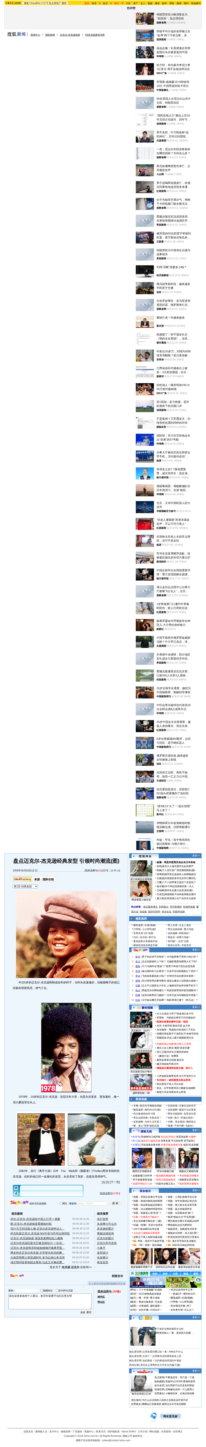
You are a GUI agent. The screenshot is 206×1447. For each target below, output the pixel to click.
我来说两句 (91, 870)
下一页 (115, 1182)
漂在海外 (136, 1400)
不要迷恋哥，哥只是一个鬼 (179, 1377)
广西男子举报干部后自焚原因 (179, 966)
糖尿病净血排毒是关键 (145, 945)
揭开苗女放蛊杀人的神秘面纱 (180, 874)
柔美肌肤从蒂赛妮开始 (145, 941)
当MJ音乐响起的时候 (183, 1245)
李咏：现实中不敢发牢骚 (151, 1241)
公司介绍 (142, 1431)
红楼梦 (192, 1136)
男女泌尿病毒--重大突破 (181, 929)
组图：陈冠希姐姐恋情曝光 (147, 1205)
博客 (171, 3)
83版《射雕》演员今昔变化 (148, 1225)
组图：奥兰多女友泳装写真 (182, 1205)
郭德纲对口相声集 (150, 1136)
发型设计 (102, 1252)
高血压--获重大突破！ (179, 937)
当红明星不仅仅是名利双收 (179, 1385)
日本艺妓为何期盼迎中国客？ (182, 995)
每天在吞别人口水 (141, 1393)
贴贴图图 (159, 1381)
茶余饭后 (145, 1191)
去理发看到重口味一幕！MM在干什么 (163, 1351)
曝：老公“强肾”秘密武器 (146, 1125)
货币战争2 (189, 1140)
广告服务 (77, 1431)
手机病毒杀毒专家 (150, 1144)
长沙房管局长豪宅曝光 (154, 980)
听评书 (136, 1136)
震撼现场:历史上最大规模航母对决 (175, 1037)
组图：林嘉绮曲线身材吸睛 (147, 1201)
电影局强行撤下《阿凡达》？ (182, 1000)
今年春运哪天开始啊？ (154, 1000)
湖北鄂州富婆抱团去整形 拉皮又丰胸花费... (37, 1262)
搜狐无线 (146, 1131)
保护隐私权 (114, 1431)
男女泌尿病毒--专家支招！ (147, 1117)
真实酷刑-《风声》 (141, 1030)
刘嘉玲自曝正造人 (165, 1183)
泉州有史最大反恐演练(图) (179, 890)
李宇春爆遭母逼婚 (142, 1179)
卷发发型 (102, 1262)
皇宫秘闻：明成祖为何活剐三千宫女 (176, 1029)
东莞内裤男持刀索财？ (154, 995)
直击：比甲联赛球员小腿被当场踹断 (176, 1088)
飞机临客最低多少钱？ (154, 976)
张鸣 (159, 866)
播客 (157, 3)
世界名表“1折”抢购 (143, 933)
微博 (179, 3)
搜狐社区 (145, 1318)
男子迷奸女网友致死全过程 (168, 1328)
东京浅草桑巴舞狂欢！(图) (147, 1221)
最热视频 (147, 1007)
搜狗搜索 (19, 1203)
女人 (142, 3)
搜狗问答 (140, 950)
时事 (137, 995)
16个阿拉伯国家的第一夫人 (179, 886)
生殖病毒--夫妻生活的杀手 (182, 1105)
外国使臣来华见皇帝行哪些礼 (180, 878)
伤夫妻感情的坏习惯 (144, 1113)
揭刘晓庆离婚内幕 (165, 1175)
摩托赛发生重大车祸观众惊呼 (183, 1221)
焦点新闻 (159, 1377)
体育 (94, 3)
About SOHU (129, 1431)
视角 (137, 966)
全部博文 (177, 1431)
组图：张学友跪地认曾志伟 (182, 1201)
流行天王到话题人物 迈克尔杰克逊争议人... (37, 1228)
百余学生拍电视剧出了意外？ (182, 971)
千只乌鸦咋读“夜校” (152, 966)
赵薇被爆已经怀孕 (142, 1175)
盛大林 (160, 898)
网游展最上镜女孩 (141, 899)
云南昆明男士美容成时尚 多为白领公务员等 (37, 1257)
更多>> (196, 855)
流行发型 (102, 1219)
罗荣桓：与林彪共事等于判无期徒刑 (176, 1017)
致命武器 (177, 1025)
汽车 (128, 3)
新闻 (137, 980)
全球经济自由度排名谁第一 (181, 976)
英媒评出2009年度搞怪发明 (180, 1381)
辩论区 (101, 1302)
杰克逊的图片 (105, 1228)
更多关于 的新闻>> (71, 1267)
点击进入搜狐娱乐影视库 (146, 1233)
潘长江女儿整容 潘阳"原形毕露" (173, 1048)
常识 (137, 976)
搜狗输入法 (41, 1431)
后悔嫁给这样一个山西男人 (179, 1389)
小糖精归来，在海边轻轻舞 (179, 1393)
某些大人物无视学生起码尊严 (178, 866)
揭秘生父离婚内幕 (188, 1171)
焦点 (137, 961)
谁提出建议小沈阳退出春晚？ (182, 980)
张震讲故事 (182, 1136)
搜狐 (26, 3)
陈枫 (159, 870)
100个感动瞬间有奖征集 (146, 1229)
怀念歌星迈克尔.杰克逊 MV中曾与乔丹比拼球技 (40, 1233)
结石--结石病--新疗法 (144, 937)
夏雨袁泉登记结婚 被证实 (170, 1060)
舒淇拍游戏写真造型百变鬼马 (183, 1237)
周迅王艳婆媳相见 (165, 1179)
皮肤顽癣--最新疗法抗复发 (182, 1109)
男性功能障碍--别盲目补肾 (182, 1113)
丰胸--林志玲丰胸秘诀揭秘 (147, 1105)
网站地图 (154, 1431)
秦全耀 (160, 886)
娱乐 (105, 3)
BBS (186, 3)
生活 (137, 971)
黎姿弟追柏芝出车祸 (189, 1267)
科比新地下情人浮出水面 (170, 1084)
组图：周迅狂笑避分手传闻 (147, 1197)
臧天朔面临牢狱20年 (168, 1064)
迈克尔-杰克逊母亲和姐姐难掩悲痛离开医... (37, 1247)
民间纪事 (134, 1365)
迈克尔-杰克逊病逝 (70, 34)
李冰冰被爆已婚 (165, 1171)
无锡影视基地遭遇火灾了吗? (182, 961)
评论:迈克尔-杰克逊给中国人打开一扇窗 (35, 1219)
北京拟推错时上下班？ (154, 961)
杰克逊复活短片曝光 (141, 1071)
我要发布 (117, 1276)
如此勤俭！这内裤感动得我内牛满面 (162, 1360)
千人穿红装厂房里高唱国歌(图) (178, 870)
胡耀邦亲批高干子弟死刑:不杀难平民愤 (177, 1033)
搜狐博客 (145, 856)
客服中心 (89, 1431)
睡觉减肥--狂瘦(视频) (144, 925)
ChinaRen (35, 3)
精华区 (101, 1296)
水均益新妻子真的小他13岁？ (183, 956)
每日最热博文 (150, 906)
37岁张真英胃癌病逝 (141, 1051)
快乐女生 (166, 911)
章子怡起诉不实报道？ (154, 956)
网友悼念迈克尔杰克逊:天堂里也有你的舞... (37, 1252)
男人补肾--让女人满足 (179, 925)
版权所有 (137, 1436)
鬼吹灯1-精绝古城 (150, 1140)
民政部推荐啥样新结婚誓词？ (182, 990)
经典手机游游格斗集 (172, 1144)
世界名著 (165, 1140)
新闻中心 (35, 34)
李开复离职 (176, 906)
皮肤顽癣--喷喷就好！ (179, 933)
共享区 (136, 1144)
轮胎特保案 (189, 906)
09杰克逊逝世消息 (95, 34)
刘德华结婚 (179, 911)
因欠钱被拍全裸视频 (141, 879)
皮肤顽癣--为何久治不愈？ (147, 1121)
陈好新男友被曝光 (189, 1183)
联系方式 (101, 1431)
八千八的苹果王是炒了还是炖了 (179, 882)
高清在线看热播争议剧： (170, 1021)
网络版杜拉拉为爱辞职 (180, 1225)
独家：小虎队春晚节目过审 (182, 1197)
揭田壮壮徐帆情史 (142, 1171)
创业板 (143, 911)
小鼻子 (101, 1247)
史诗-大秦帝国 (164, 1025)
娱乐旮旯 (159, 1385)
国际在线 (48, 879)
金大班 (186, 1025)
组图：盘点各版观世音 (180, 1209)
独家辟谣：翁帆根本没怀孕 (182, 1229)
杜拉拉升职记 (168, 1136)
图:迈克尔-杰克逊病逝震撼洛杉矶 (31, 1223)
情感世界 (159, 1389)
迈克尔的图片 (105, 1238)
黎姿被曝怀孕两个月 (141, 1267)
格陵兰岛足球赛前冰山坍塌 (171, 1092)
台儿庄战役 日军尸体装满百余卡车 (175, 1013)
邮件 (164, 3)
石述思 (160, 894)
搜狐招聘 (66, 1431)
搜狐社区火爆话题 (139, 1324)
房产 (135, 3)
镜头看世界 (135, 1351)
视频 (150, 3)
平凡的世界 (177, 1140)
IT (123, 3)
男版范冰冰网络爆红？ (154, 990)
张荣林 (160, 874)
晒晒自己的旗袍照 (151, 1404)
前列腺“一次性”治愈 (178, 941)
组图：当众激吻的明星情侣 (147, 1209)
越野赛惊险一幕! (141, 1093)
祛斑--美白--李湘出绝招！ (181, 1117)
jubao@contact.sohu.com (116, 1440)
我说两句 (196, 3)
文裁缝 (160, 878)
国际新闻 (50, 34)
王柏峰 (160, 890)
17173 (44, 3)
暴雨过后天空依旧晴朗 (174, 1404)
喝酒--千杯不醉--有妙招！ (181, 1125)
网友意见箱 (170, 1416)
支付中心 (54, 1431)
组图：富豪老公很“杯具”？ (147, 1213)
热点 (137, 990)
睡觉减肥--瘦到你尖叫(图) (147, 1109)
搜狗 (64, 3)
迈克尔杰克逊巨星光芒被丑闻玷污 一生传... (37, 1243)
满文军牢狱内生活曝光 (184, 1241)
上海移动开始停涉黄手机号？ (182, 985)
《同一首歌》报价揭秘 (150, 1245)
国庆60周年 (154, 911)
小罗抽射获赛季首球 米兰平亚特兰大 (176, 1076)
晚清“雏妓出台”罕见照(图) (181, 1217)
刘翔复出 (164, 906)
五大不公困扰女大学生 (154, 985)
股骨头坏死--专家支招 (179, 945)
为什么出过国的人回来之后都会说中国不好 (165, 1400)
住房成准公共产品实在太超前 (180, 898)
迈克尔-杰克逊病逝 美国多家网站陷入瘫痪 (36, 1238)
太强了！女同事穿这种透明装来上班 (162, 1356)
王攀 (159, 882)
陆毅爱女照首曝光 (189, 1179)
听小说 (136, 1140)
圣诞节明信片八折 (142, 1183)
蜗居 (185, 1021)
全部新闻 (166, 1431)
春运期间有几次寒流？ (154, 971)
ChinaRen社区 (145, 1371)
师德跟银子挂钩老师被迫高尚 (180, 894)
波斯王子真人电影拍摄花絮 (147, 1237)
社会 (137, 1000)
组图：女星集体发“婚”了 (181, 1213)
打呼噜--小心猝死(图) (144, 929)
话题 (137, 985)
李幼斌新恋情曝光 (189, 1175)
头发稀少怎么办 (107, 1223)
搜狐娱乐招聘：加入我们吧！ (183, 1233)
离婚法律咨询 (105, 1233)
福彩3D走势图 (191, 1144)
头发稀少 (102, 1257)
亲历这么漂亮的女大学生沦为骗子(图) (160, 1365)
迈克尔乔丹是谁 (107, 1243)
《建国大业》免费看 (167, 1056)
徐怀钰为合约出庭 (165, 1267)
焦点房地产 (55, 3)
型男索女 (159, 1393)
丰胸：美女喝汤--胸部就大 (182, 1121)
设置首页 (28, 1431)
